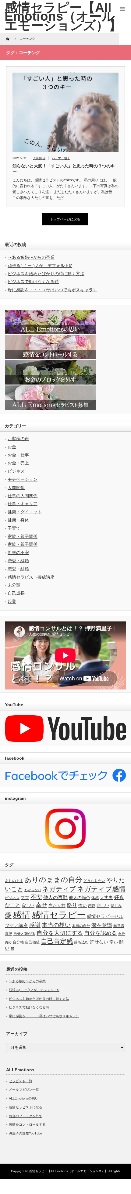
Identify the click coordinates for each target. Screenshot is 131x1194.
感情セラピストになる (25, 1107)
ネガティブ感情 (101, 889)
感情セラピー (59, 915)
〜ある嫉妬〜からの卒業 (31, 257)
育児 (8, 934)
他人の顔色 (79, 897)
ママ (25, 897)
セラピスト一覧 (20, 1081)
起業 (12, 601)
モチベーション (22, 479)
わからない (32, 890)
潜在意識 (101, 925)
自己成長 (16, 593)
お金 (12, 446)
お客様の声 (18, 438)
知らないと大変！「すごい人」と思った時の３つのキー (63, 168)
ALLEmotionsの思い (23, 1098)
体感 (95, 898)
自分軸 (18, 942)
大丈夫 (106, 897)
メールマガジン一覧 (24, 1089)
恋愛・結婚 (18, 560)
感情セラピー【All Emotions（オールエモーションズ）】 (68, 1171)
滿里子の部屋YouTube (25, 1133)
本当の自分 (81, 926)
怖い (82, 905)
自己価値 (32, 942)
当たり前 (57, 905)
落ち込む (81, 942)
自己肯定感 (57, 941)
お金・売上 (18, 462)
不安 (36, 897)
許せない (99, 941)
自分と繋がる (24, 934)
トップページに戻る (65, 219)
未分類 (14, 585)
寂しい (28, 905)
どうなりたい (94, 881)
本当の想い (56, 925)
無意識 (118, 926)
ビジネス (16, 471)
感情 (21, 915)
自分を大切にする (60, 933)
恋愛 (91, 906)
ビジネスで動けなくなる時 (33, 281)
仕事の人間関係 (22, 495)
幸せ (41, 905)
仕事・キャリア (22, 503)
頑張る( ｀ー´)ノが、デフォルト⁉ (40, 265)
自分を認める (100, 933)
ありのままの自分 (53, 880)
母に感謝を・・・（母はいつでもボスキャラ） (52, 289)
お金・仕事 (18, 455)
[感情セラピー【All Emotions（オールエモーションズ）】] (63, 16)
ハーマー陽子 (61, 158)
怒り (72, 905)
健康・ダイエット (25, 511)
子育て (14, 528)
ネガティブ (59, 888)
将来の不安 (18, 552)
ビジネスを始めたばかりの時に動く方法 (46, 273)
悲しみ (116, 906)
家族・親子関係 (22, 536)
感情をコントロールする (27, 1124)
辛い (113, 942)
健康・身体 (18, 520)
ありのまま (14, 881)
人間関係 (39, 158)
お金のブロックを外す (25, 1116)
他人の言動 (55, 897)
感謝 (35, 925)
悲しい (103, 905)
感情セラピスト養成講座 (31, 577)
